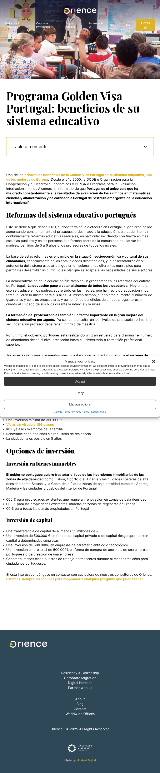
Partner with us (80, 688)
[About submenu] (117, 25)
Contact (145, 25)
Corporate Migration (80, 678)
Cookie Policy (62, 411)
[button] (154, 361)
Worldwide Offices (80, 714)
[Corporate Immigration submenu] (59, 25)
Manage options (80, 404)
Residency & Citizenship (12, 25)
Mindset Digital (86, 760)
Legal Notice (98, 411)
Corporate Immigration (43, 25)
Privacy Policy (80, 411)
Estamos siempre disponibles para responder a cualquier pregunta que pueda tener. (75, 579)
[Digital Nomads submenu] (81, 25)
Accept (80, 381)
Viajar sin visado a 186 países (30, 425)
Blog (80, 704)
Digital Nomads (70, 25)
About (112, 24)
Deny (80, 392)
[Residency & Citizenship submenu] (29, 25)
